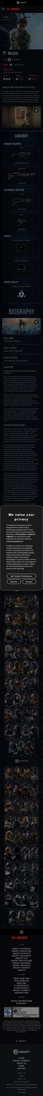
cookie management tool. (14, 541)
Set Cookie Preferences (21, 576)
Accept (29, 582)
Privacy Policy (21, 534)
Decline (13, 582)
